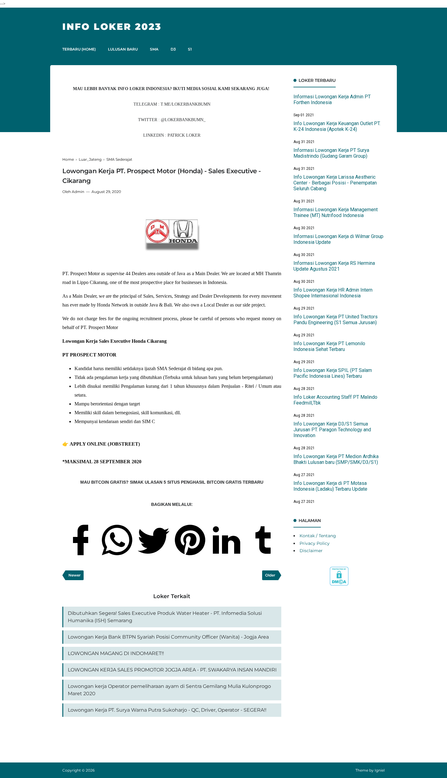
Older (270, 575)
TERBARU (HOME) (79, 49)
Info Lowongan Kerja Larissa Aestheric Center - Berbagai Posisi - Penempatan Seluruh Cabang (335, 182)
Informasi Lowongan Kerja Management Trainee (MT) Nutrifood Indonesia (335, 212)
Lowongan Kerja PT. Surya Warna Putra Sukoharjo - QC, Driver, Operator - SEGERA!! (167, 710)
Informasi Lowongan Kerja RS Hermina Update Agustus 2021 (334, 266)
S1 (190, 49)
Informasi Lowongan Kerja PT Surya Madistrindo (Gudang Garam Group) (331, 153)
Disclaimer (311, 550)
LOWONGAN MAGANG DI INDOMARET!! (116, 653)
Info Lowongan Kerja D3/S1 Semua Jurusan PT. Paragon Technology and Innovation (332, 429)
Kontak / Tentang (318, 535)
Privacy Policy (315, 543)
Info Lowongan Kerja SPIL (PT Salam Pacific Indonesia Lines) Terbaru (332, 373)
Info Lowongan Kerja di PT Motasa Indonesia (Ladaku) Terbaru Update (330, 486)
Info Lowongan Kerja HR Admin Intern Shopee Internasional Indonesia (332, 293)
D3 (173, 49)
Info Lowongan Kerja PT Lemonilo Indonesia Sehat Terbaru (329, 346)
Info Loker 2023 (111, 26)
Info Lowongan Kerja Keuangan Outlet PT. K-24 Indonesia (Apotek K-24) (336, 126)
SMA (154, 49)
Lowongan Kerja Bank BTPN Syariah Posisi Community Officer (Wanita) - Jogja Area (168, 637)
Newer (74, 575)
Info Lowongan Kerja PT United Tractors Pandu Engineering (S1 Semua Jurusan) (335, 319)
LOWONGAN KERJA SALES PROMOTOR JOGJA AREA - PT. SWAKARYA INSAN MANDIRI (172, 670)
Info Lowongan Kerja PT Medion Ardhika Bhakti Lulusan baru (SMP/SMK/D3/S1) (336, 459)
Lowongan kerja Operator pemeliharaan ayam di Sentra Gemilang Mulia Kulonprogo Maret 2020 (169, 689)
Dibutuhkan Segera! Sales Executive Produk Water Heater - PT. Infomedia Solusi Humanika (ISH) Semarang (165, 616)
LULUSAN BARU (123, 49)
